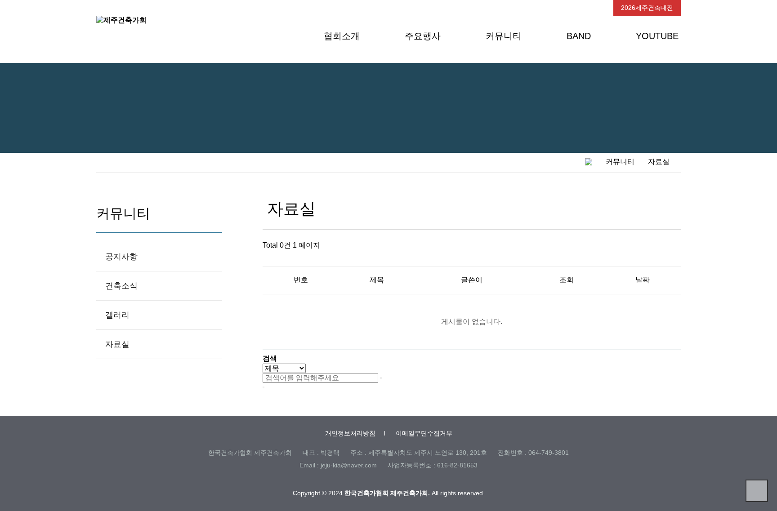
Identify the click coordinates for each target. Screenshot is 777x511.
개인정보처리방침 (350, 433)
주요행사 (423, 36)
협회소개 (342, 36)
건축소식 (121, 285)
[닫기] (263, 387)
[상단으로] (757, 491)
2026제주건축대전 (647, 7)
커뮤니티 (504, 36)
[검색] (381, 378)
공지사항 (121, 256)
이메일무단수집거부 (424, 433)
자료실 (117, 344)
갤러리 (117, 315)
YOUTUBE (657, 36)
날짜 (642, 280)
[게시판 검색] (274, 258)
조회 (566, 280)
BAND (579, 36)
